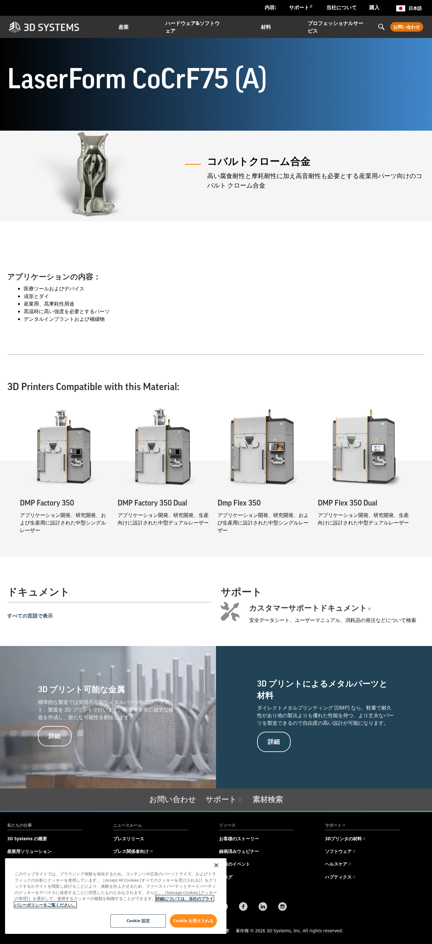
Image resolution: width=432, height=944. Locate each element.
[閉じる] (216, 865)
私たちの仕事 (19, 825)
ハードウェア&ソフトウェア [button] (192, 27)
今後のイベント (234, 864)
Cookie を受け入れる (193, 920)
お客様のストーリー (239, 838)
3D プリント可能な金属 (81, 690)
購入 (374, 7)
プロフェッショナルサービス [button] (335, 27)
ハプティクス (338, 877)
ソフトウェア (338, 851)
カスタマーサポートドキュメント (308, 608)
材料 (266, 26)
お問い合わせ (406, 27)
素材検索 (268, 799)
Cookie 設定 (138, 920)
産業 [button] (124, 26)
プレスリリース (128, 838)
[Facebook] (243, 907)
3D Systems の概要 (27, 838)
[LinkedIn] (263, 907)
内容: (270, 7)
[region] (115, 896)
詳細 (55, 736)
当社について (341, 7)
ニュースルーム (127, 825)
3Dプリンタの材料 (343, 838)
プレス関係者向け (131, 851)
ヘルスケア (336, 864)
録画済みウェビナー (239, 851)
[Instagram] (282, 907)
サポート (299, 7)
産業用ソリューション (29, 851)
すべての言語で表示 (30, 615)
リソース (227, 825)
